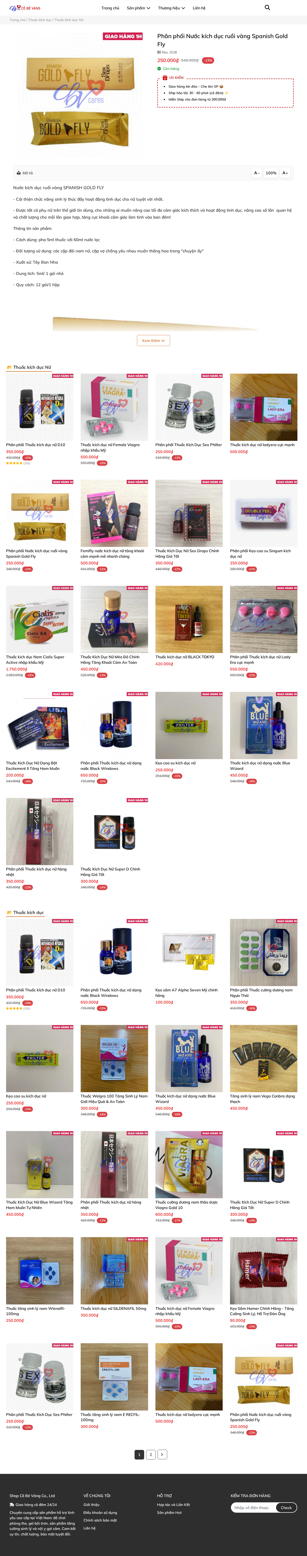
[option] (80, 95)
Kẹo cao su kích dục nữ (175, 763)
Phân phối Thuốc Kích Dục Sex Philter (188, 444)
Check (286, 1507)
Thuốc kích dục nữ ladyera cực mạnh (262, 444)
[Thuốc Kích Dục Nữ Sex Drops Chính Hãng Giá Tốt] (189, 513)
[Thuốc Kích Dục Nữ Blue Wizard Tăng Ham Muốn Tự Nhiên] (39, 1164)
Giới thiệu (91, 1504)
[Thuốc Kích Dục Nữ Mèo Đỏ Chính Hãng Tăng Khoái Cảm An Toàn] (114, 619)
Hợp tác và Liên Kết (173, 1504)
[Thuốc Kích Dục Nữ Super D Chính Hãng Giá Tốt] (114, 831)
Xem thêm (151, 340)
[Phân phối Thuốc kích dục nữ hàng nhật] (39, 831)
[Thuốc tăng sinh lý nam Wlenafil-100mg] (39, 1270)
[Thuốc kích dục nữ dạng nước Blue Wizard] (263, 725)
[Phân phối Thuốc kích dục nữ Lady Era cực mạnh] (263, 619)
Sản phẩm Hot (169, 1512)
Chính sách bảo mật (100, 1520)
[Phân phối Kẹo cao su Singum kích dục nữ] (263, 513)
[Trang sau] (162, 1454)
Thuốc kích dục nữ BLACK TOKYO (184, 656)
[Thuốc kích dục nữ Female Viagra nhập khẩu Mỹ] (114, 407)
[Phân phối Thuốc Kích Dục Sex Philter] (189, 407)
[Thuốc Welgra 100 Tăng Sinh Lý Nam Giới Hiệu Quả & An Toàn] (114, 1058)
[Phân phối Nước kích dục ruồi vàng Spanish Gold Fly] (80, 95)
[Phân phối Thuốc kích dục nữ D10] (39, 407)
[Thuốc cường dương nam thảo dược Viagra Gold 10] (189, 1164)
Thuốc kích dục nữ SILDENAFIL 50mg (113, 1308)
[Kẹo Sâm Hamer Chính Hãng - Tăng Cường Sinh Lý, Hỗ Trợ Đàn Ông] (263, 1270)
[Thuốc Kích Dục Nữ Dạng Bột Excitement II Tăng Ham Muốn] (39, 725)
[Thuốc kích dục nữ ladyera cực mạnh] (263, 407)
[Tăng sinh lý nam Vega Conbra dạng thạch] (263, 1058)
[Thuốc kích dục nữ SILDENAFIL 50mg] (114, 1270)
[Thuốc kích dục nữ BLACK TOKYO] (189, 619)
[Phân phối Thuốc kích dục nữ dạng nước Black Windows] (114, 725)
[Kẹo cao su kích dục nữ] (189, 725)
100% (271, 172)
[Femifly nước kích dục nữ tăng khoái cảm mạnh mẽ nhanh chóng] (114, 513)
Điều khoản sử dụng (100, 1512)
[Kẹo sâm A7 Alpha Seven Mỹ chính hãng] (189, 952)
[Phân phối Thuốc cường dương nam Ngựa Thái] (263, 952)
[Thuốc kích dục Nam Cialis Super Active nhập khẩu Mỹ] (39, 619)
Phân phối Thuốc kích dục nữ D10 (35, 444)
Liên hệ (89, 1528)
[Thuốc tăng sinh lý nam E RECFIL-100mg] (114, 1376)
